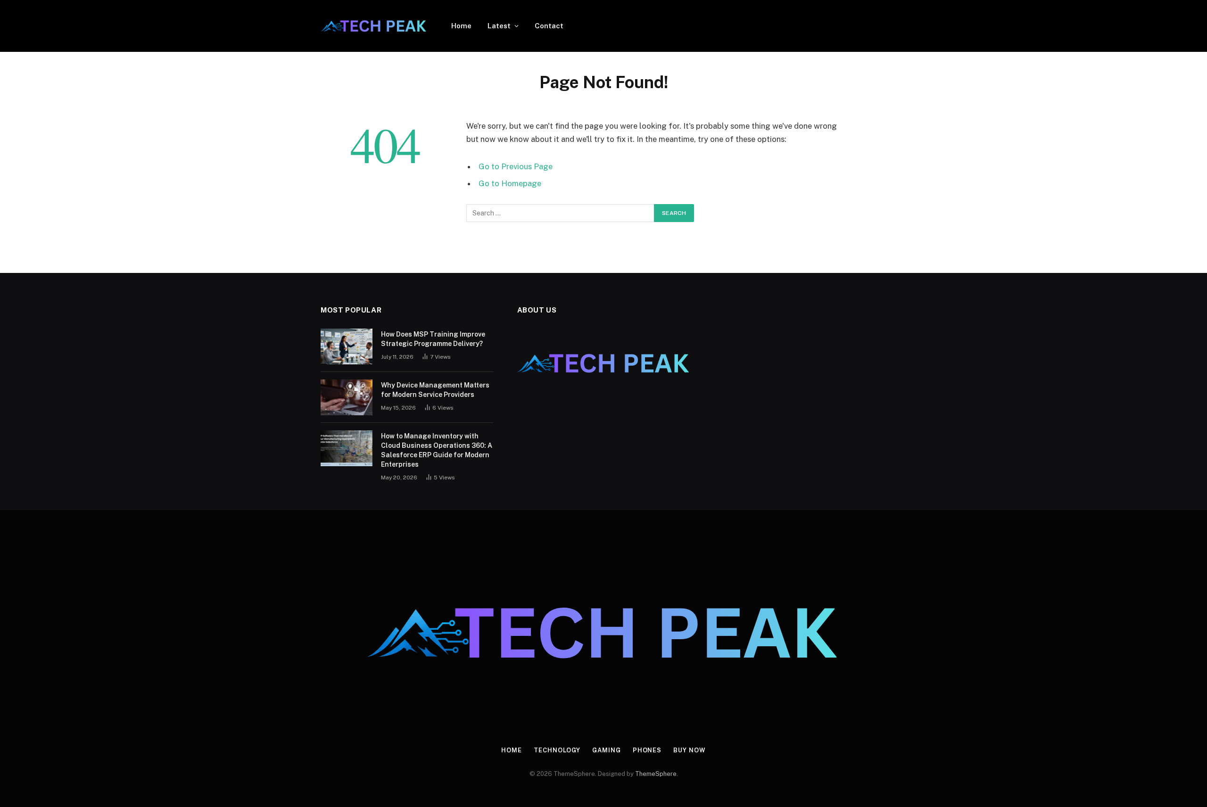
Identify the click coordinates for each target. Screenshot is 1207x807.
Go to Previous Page (516, 166)
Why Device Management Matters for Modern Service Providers (435, 389)
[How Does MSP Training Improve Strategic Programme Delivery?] (346, 346)
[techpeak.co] (374, 26)
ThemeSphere (656, 773)
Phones (647, 750)
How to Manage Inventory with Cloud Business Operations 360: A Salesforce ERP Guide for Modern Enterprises (436, 450)
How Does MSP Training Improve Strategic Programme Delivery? (433, 338)
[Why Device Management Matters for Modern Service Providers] (346, 397)
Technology (557, 750)
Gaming (606, 750)
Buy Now (689, 750)
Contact (549, 26)
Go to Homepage (510, 183)
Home (461, 26)
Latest (499, 26)
